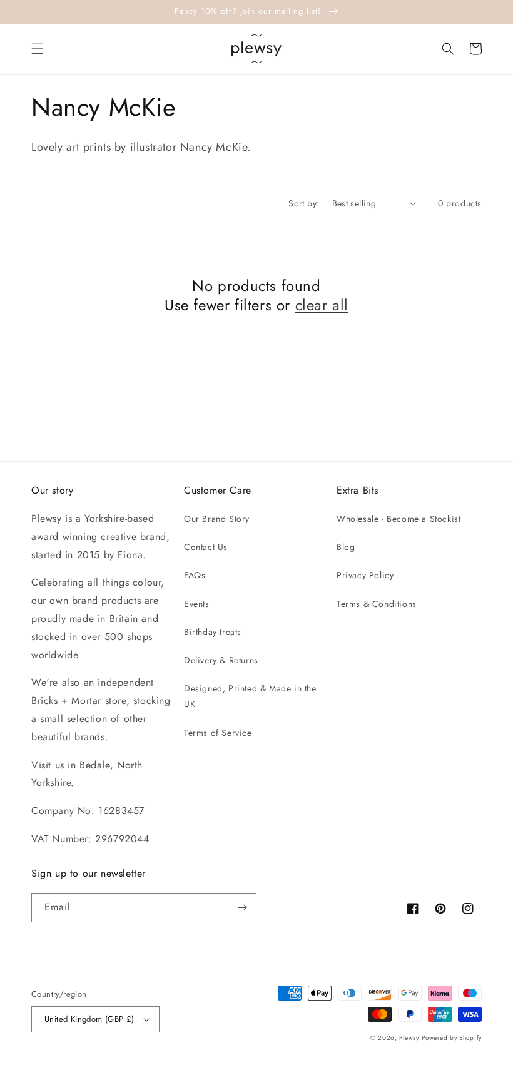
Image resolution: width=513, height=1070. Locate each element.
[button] (37, 49)
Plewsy (409, 1037)
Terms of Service (218, 732)
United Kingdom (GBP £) (89, 1019)
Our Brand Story (217, 518)
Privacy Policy (365, 575)
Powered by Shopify (452, 1037)
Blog (346, 547)
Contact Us (206, 547)
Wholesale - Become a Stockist (398, 518)
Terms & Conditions (377, 604)
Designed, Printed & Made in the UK (250, 696)
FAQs (194, 575)
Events (197, 604)
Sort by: (303, 203)
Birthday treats (212, 632)
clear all (321, 305)
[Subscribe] (242, 907)
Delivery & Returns (221, 660)
